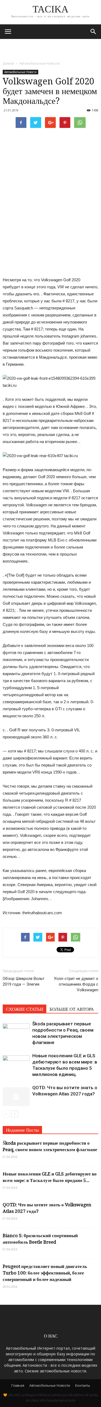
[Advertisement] (51, 48)
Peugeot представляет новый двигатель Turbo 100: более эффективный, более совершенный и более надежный (45, 1273)
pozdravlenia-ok (75, 1395)
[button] (93, 31)
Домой (8, 63)
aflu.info (14, 1395)
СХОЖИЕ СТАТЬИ (24, 1009)
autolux (56, 1395)
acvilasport (29, 1395)
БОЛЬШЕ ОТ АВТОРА (72, 1009)
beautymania (57, 1400)
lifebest (44, 1395)
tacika (93, 1395)
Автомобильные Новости (20, 72)
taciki (71, 1400)
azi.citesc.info (36, 1400)
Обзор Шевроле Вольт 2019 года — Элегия (23, 981)
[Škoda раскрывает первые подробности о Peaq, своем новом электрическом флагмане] (16, 1030)
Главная (17, 1385)
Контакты (82, 1385)
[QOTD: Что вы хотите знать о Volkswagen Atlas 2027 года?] (16, 1094)
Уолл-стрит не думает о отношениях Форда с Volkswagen (76, 984)
